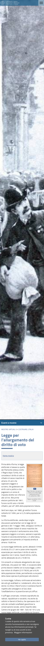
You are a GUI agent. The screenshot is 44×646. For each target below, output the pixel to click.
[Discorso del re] (34, 477)
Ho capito (22, 639)
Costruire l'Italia (26, 429)
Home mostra (8, 455)
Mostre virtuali (8, 429)
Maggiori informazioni (23, 632)
